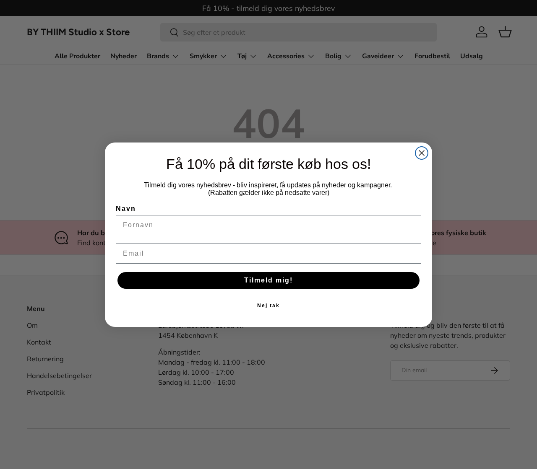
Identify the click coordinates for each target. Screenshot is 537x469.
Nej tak (268, 305)
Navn (126, 208)
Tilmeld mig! (268, 280)
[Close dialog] (421, 153)
